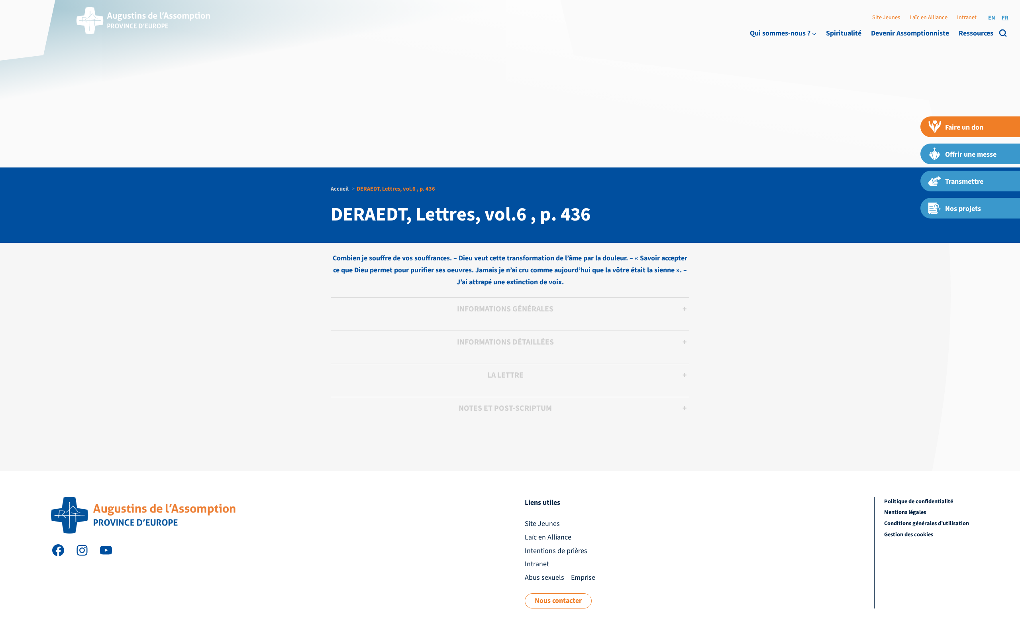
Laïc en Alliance (928, 17)
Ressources (976, 33)
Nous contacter (558, 601)
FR (1005, 18)
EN (991, 18)
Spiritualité (843, 33)
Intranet (967, 17)
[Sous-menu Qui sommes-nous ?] (814, 33)
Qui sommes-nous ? (780, 33)
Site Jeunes (886, 17)
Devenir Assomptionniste (910, 33)
